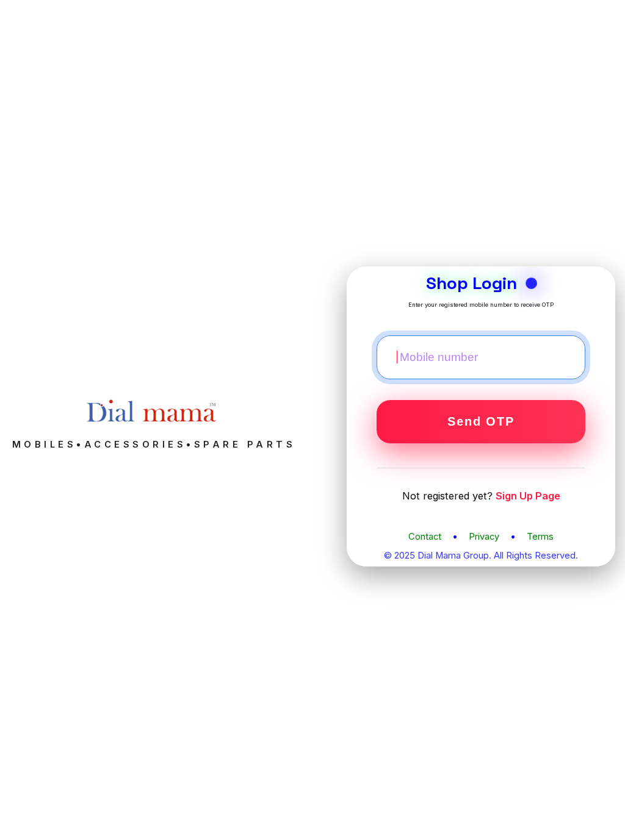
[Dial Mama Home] (154, 433)
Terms (540, 536)
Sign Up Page (528, 496)
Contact (424, 536)
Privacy (484, 536)
